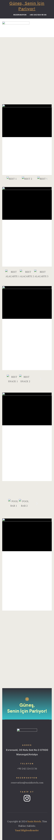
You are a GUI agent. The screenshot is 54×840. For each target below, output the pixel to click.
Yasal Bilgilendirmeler (27, 830)
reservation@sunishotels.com (27, 782)
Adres (27, 745)
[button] (21, 15)
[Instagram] (27, 798)
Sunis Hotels (34, 821)
